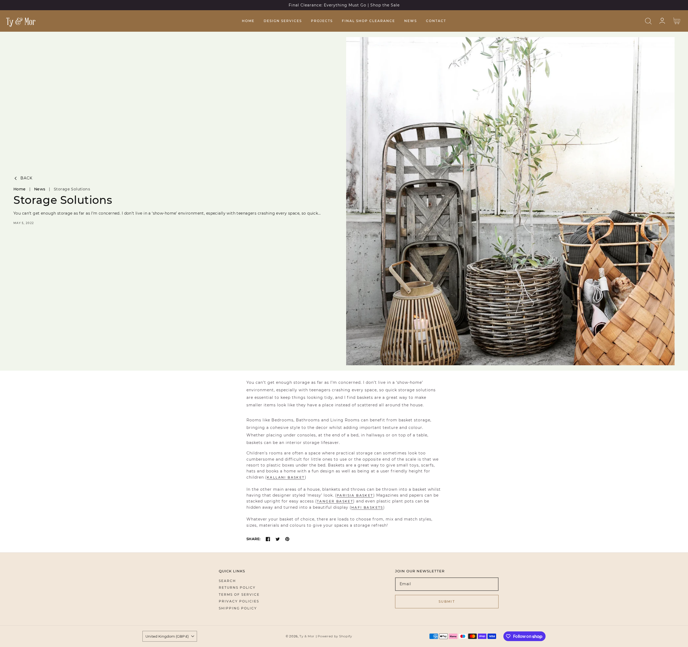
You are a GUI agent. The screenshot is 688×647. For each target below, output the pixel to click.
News (39, 189)
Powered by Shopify (335, 636)
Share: (253, 539)
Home (19, 189)
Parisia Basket (355, 495)
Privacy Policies (239, 601)
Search (227, 581)
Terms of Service (239, 594)
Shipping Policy (238, 608)
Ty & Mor (306, 636)
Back (26, 178)
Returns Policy (237, 587)
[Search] (648, 21)
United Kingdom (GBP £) (167, 636)
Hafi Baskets (367, 507)
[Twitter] (277, 539)
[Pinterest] (287, 539)
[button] (648, 21)
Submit (447, 601)
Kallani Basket (286, 477)
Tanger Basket (335, 501)
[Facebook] (268, 539)
